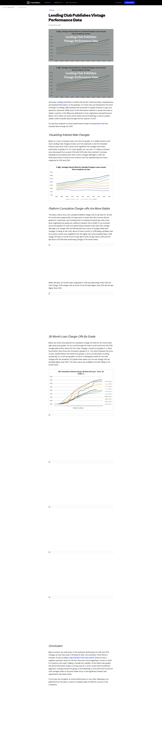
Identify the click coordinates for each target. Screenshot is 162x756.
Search (119, 2)
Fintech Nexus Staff (55, 25)
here (99, 123)
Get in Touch (71, 2)
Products (58, 2)
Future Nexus (35, 3)
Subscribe (129, 2)
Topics (47, 2)
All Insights (9, 7)
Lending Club (62, 102)
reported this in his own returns (81, 658)
